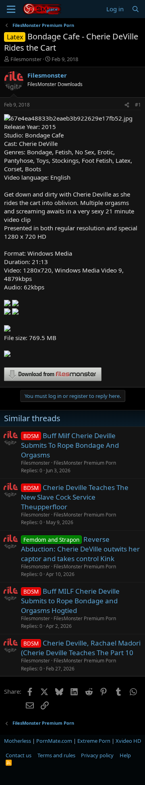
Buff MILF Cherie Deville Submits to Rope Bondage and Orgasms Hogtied (70, 600)
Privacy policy (97, 755)
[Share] (127, 105)
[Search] (135, 9)
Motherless (17, 740)
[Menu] (11, 9)
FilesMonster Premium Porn (85, 462)
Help (125, 755)
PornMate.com (54, 740)
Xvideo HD (128, 740)
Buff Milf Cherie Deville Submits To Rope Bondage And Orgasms (70, 445)
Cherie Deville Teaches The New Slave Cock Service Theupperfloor (74, 497)
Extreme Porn (93, 740)
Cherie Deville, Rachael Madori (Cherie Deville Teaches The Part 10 (81, 647)
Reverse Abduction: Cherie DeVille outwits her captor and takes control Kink (80, 549)
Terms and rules (56, 755)
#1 (138, 104)
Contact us (18, 755)
